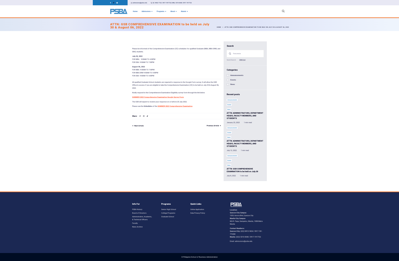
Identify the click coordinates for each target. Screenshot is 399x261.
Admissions (146, 11)
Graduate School (167, 217)
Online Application (197, 209)
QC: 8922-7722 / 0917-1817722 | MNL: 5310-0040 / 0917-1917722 (172, 3)
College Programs (168, 213)
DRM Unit (242, 60)
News (232, 84)
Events (233, 80)
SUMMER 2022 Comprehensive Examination (175, 106)
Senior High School (168, 209)
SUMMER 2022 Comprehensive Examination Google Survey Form (158, 97)
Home (135, 11)
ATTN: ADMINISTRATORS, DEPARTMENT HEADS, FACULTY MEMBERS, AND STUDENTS (245, 115)
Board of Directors (139, 213)
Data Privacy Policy (197, 213)
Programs (160, 11)
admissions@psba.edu (140, 3)
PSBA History (137, 209)
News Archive (137, 227)
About (172, 11)
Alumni (183, 11)
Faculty (135, 223)
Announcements (236, 75)
